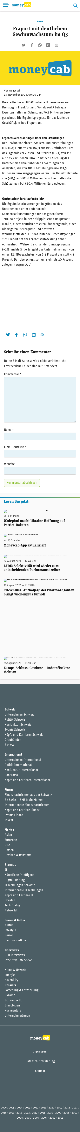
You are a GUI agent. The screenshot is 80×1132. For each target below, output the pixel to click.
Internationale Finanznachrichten (27, 805)
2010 (50, 1113)
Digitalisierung (15, 880)
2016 (3, 1113)
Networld (11, 910)
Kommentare (13, 1010)
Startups (10, 865)
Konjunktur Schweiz (18, 724)
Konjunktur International (21, 770)
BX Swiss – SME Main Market (24, 800)
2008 (66, 1113)
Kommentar (12, 374)
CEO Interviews (15, 955)
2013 (27, 1113)
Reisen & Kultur (15, 920)
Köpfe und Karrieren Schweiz (24, 735)
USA (7, 845)
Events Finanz (14, 815)
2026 (4, 1108)
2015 (11, 1113)
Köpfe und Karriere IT (19, 895)
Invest (9, 820)
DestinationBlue (15, 940)
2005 (28, 1118)
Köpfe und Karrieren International (27, 780)
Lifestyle (10, 930)
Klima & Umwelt (15, 970)
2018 (67, 1108)
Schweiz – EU (13, 1000)
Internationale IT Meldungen (24, 890)
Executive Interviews (18, 960)
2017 (75, 1108)
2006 (20, 1118)
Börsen (9, 850)
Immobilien (12, 1005)
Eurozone (11, 840)
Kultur (9, 925)
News (40, 21)
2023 (27, 1108)
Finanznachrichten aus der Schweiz (28, 795)
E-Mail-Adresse (15, 447)
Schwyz (10, 745)
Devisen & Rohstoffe (18, 855)
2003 (44, 1118)
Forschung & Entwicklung (21, 990)
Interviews (12, 950)
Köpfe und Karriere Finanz (22, 810)
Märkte (9, 830)
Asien (8, 835)
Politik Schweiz (15, 719)
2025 (12, 1108)
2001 (60, 1118)
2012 (34, 1113)
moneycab (15, 90)
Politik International (18, 765)
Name (9, 430)
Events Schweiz (15, 729)
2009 (58, 1113)
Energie (10, 975)
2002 (52, 1118)
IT (6, 870)
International (13, 754)
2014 (19, 1113)
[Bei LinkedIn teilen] (48, 45)
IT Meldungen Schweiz (20, 885)
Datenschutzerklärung (40, 1061)
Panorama (11, 775)
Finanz (9, 790)
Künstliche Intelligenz (19, 875)
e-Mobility (11, 980)
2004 (36, 1118)
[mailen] (56, 45)
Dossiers (10, 985)
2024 (20, 1108)
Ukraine (10, 995)
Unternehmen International (23, 760)
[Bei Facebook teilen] (32, 45)
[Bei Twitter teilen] (24, 45)
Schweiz (10, 709)
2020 (51, 1108)
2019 (59, 1108)
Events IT (11, 900)
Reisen (9, 935)
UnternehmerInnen (17, 1015)
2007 (74, 1113)
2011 (42, 1113)
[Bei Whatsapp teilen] (40, 45)
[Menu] (6, 5)
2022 (35, 1108)
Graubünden (13, 740)
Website (9, 464)
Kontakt (40, 1071)
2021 (43, 1108)
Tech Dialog (12, 905)
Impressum (40, 1051)
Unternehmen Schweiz (19, 714)
